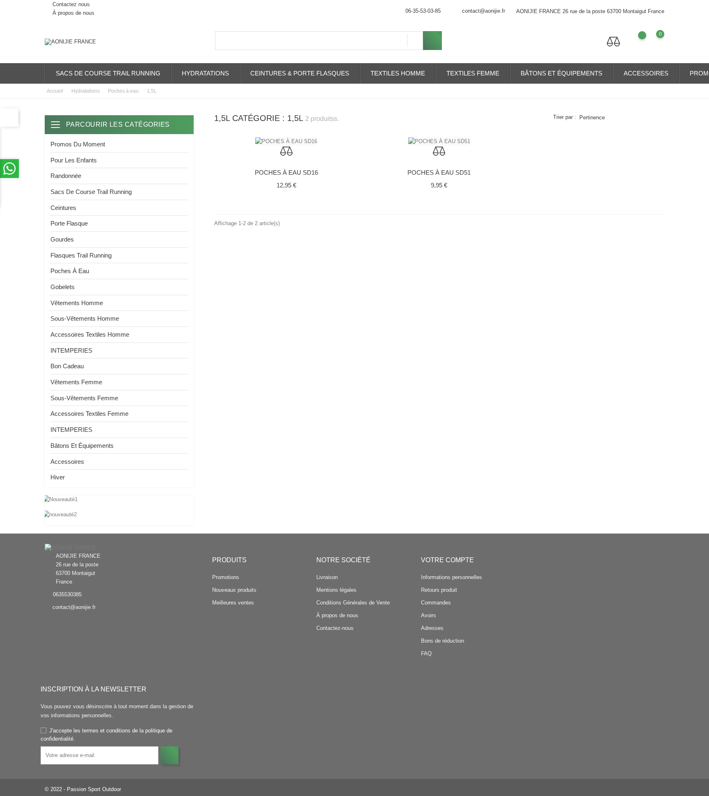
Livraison (327, 577)
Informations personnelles (451, 577)
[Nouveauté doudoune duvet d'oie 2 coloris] (119, 514)
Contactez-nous (335, 628)
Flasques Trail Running (81, 255)
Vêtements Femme (76, 382)
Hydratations (205, 73)
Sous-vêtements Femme (84, 398)
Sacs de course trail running (108, 73)
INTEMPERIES (71, 350)
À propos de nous (72, 13)
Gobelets (62, 286)
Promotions (225, 577)
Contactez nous (70, 4)
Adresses (432, 628)
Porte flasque (69, 223)
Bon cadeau (67, 366)
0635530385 (67, 594)
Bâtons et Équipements (561, 73)
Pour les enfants (73, 160)
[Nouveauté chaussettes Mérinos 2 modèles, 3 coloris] (119, 499)
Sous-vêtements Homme (84, 318)
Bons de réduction (442, 641)
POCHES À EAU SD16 (286, 172)
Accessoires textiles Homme (89, 334)
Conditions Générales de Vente (353, 603)
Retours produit (439, 590)
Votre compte (447, 560)
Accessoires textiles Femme (89, 413)
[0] (652, 40)
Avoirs (428, 615)
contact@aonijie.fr (483, 11)
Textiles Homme (398, 73)
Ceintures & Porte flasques (299, 73)
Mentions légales (336, 590)
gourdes (62, 239)
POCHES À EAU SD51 (439, 172)
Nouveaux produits (234, 590)
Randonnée (65, 175)
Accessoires (646, 73)
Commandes (436, 603)
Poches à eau (69, 270)
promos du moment (77, 144)
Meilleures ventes (233, 603)
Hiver (57, 477)
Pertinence (592, 117)
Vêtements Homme (76, 302)
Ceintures (63, 207)
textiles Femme (472, 73)
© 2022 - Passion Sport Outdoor (83, 789)
